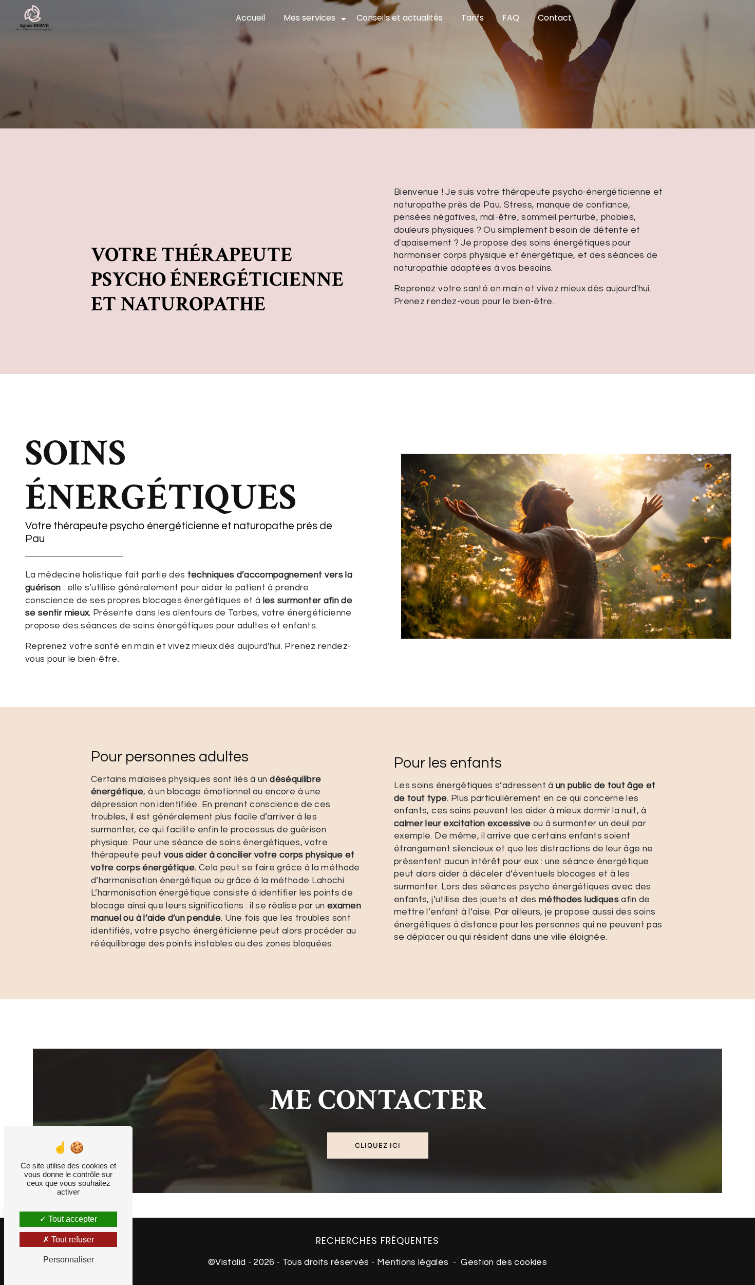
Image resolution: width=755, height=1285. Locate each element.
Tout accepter (71, 1219)
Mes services (309, 18)
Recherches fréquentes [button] (377, 1241)
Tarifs (472, 18)
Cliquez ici (378, 1145)
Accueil (250, 18)
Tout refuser (71, 1239)
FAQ (510, 18)
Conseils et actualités (399, 18)
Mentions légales (413, 1262)
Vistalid (230, 1262)
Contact (555, 18)
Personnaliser (68, 1259)
